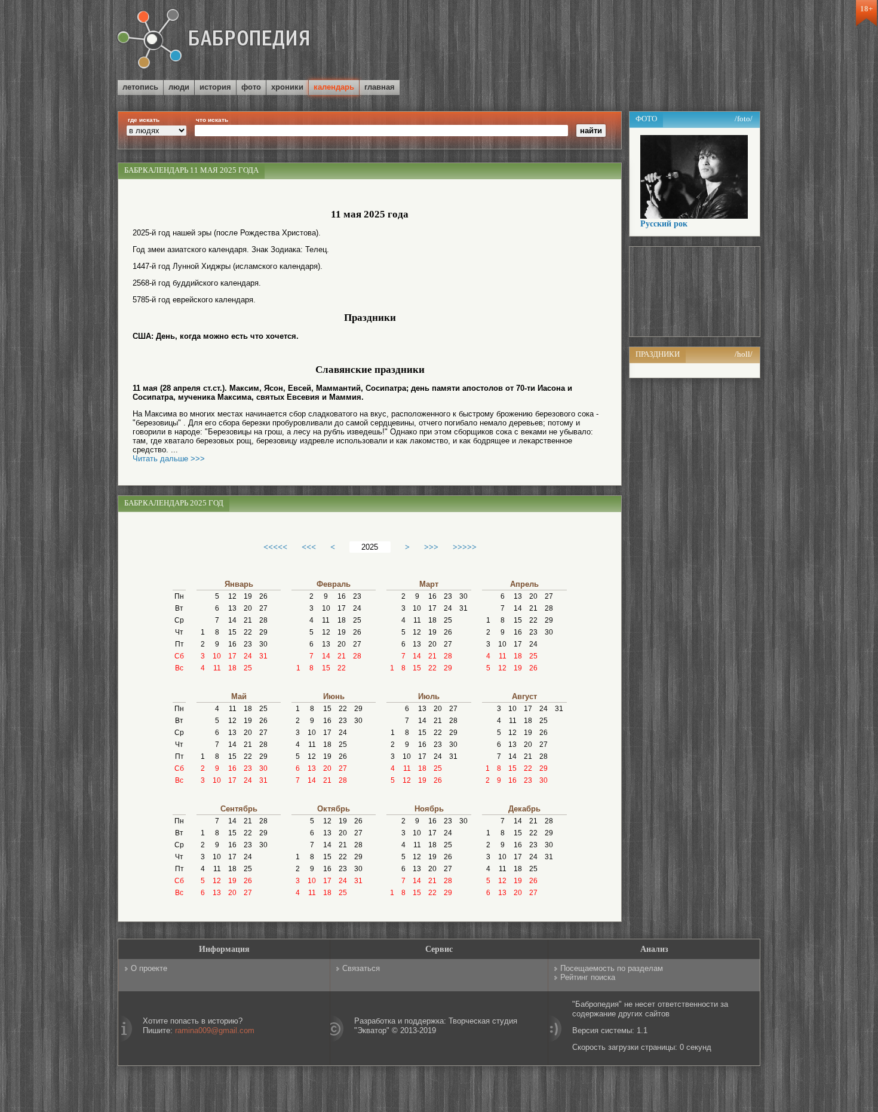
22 (248, 632)
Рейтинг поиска (587, 977)
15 (232, 632)
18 (232, 668)
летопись (140, 86)
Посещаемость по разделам (611, 968)
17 (232, 656)
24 (248, 656)
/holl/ (744, 354)
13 (232, 608)
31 (263, 656)
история (215, 86)
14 (232, 620)
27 (263, 608)
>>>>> (465, 547)
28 (263, 620)
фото (251, 86)
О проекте (149, 968)
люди (178, 86)
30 (263, 644)
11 (217, 668)
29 (263, 632)
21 (248, 620)
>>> (431, 547)
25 (248, 668)
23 (248, 644)
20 (248, 608)
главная (379, 86)
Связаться (361, 968)
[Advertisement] (620, 41)
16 (232, 644)
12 (232, 596)
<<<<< (275, 547)
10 (217, 656)
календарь (334, 86)
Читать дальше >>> (169, 458)
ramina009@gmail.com (214, 1030)
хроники (287, 86)
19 (248, 596)
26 (263, 596)
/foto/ (744, 118)
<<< (309, 547)
